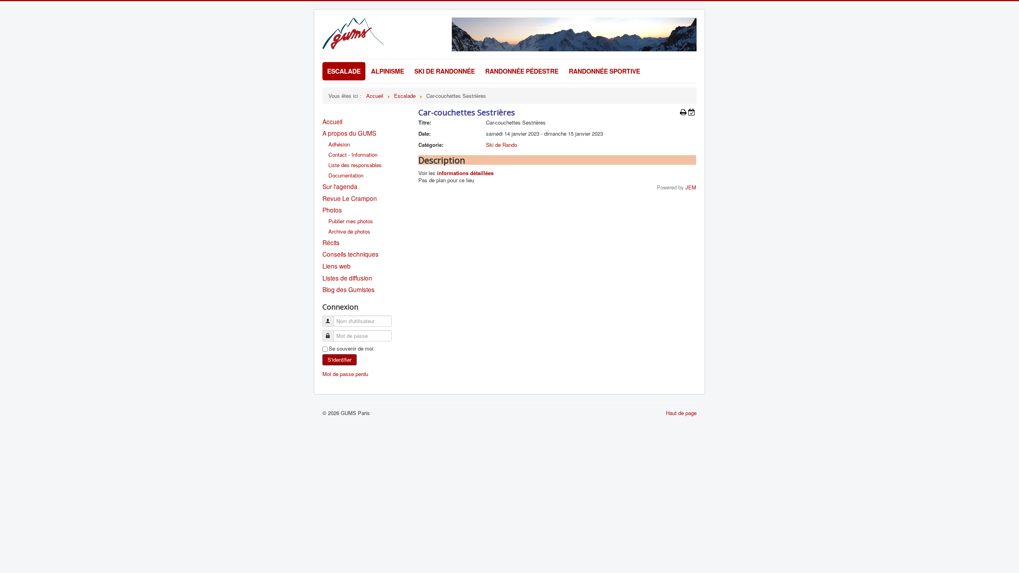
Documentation (345, 175)
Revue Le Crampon (349, 198)
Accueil (332, 121)
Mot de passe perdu (345, 374)
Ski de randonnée (444, 71)
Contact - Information (352, 154)
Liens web (336, 265)
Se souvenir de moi (351, 348)
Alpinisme (387, 71)
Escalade (344, 71)
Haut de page (681, 413)
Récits (331, 242)
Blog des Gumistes (348, 289)
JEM (690, 187)
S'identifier (339, 359)
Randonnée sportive (604, 71)
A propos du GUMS (349, 133)
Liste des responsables (355, 165)
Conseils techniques (350, 253)
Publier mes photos (350, 221)
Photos (332, 209)
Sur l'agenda (339, 186)
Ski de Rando (501, 144)
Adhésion (339, 144)
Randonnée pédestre (521, 71)
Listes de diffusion (347, 277)
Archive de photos (349, 231)
